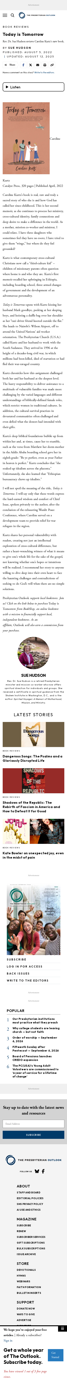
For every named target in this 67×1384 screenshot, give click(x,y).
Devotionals (26, 1269)
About (23, 1186)
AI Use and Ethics (29, 1209)
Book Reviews (16, 26)
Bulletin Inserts (29, 1292)
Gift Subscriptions (31, 1242)
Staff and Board (29, 1192)
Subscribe (33, 1135)
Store (23, 1263)
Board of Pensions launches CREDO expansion (32, 1058)
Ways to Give (26, 1314)
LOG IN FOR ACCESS (25, 966)
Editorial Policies (30, 1198)
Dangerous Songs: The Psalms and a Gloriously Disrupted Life (33, 758)
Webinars (23, 1281)
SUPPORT (25, 1302)
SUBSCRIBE (16, 959)
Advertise (24, 1320)
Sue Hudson (19, 47)
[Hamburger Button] (5, 15)
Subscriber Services (31, 1237)
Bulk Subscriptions (31, 1248)
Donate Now (26, 1308)
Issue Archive (26, 1254)
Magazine (27, 1219)
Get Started (55, 1355)
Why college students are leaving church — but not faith (36, 1030)
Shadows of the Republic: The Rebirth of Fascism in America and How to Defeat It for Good (31, 806)
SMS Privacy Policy (30, 1204)
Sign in (8, 1340)
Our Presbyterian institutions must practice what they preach (35, 1020)
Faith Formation (29, 1287)
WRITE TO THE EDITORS (28, 980)
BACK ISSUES (18, 973)
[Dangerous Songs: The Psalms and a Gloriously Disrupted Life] (33, 735)
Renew (21, 1231)
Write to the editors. (44, 72)
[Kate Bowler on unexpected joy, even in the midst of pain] (33, 832)
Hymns (21, 1275)
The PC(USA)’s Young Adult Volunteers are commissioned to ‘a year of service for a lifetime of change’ (36, 1071)
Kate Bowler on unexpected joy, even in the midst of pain (33, 855)
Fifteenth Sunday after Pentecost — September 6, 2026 (36, 1048)
